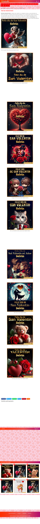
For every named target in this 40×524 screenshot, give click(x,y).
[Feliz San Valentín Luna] (7, 486)
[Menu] (36, 1)
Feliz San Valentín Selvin (7, 10)
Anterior (3, 428)
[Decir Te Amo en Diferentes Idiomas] (20, 486)
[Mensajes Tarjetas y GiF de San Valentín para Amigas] (33, 471)
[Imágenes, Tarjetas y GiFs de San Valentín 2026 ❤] (5, 1)
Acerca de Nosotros (12, 513)
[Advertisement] (20, 92)
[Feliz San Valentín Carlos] (20, 471)
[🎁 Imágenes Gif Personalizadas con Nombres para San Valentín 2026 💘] (7, 471)
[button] (1, 4)
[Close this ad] (39, 518)
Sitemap (29, 513)
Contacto (19, 513)
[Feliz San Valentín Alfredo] (33, 486)
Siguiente (36, 428)
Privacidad (24, 513)
